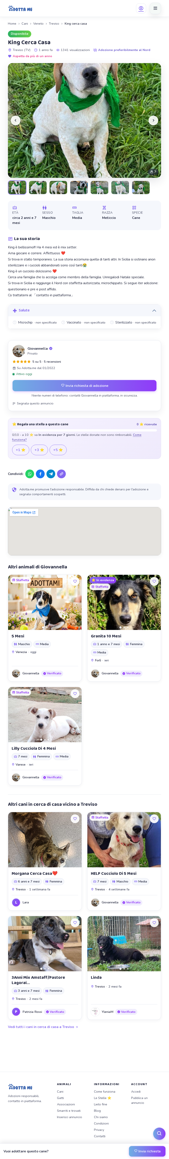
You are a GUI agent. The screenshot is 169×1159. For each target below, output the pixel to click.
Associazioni (66, 1104)
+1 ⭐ (21, 450)
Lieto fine (100, 1104)
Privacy (99, 1130)
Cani (25, 23)
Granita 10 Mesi (106, 636)
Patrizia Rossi (32, 1012)
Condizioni (101, 1123)
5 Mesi (18, 636)
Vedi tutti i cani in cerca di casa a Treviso (41, 1027)
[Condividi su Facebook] (40, 473)
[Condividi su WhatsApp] (29, 473)
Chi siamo (101, 1117)
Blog (97, 1110)
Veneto (38, 23)
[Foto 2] (47, 627)
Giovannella (38, 348)
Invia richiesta (149, 1151)
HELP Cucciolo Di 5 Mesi (113, 873)
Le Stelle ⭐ (102, 1098)
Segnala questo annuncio (35, 403)
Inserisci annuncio (69, 1117)
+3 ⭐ (39, 450)
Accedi (136, 1091)
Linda (96, 977)
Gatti (60, 1098)
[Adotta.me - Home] (20, 8)
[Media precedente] (15, 120)
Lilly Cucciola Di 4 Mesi (34, 748)
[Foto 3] (128, 627)
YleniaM (107, 1012)
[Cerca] (159, 1134)
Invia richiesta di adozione (86, 385)
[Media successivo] (153, 120)
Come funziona (104, 1091)
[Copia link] (61, 473)
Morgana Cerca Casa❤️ (35, 873)
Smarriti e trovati (69, 1110)
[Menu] (155, 8)
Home (12, 23)
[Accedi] (141, 8)
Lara (25, 902)
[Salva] (75, 581)
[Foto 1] (43, 627)
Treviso (54, 23)
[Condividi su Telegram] (50, 473)
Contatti (99, 1136)
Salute (24, 310)
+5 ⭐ (58, 450)
